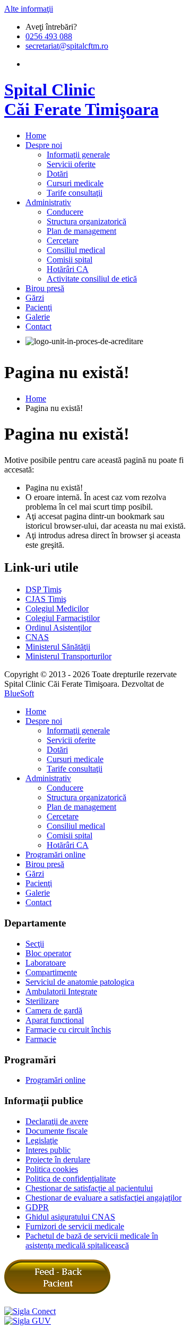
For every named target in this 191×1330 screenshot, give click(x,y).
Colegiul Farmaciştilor (62, 618)
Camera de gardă (53, 1010)
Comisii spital (69, 259)
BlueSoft (19, 693)
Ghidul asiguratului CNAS (70, 1216)
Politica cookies (51, 1169)
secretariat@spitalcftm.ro (66, 45)
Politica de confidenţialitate (70, 1178)
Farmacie (40, 1039)
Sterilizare (42, 1000)
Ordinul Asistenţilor (58, 627)
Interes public (48, 1149)
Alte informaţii (28, 8)
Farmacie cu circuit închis (68, 1029)
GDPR (37, 1207)
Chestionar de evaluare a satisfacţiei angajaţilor (103, 1197)
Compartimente (51, 972)
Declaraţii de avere (56, 1121)
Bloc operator (48, 953)
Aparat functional (54, 1020)
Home (35, 398)
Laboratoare (45, 962)
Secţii (34, 943)
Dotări (57, 173)
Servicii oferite (71, 164)
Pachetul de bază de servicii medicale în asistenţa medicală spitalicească (91, 1240)
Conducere (65, 211)
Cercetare (63, 240)
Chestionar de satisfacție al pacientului (89, 1188)
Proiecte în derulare (57, 1159)
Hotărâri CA (68, 269)
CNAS (37, 637)
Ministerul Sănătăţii (57, 646)
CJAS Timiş (45, 598)
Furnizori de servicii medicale (74, 1226)
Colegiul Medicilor (57, 608)
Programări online (55, 854)
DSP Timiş (43, 589)
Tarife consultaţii (74, 192)
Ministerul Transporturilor (68, 656)
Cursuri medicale (75, 183)
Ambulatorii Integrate (61, 991)
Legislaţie (41, 1140)
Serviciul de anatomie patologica (79, 981)
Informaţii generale (78, 154)
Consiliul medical (76, 250)
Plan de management (81, 230)
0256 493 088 (48, 36)
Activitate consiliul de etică (92, 278)
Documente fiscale (56, 1130)
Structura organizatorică (86, 221)
